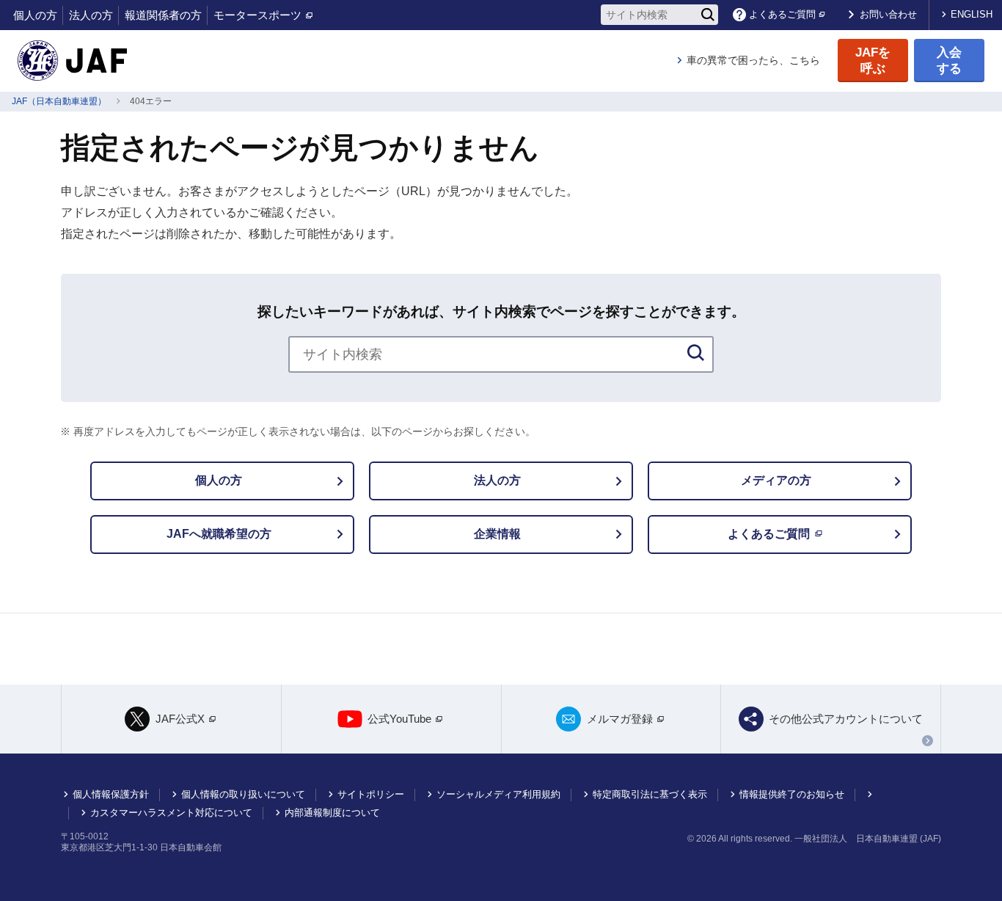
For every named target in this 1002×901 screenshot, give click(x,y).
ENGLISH (971, 14)
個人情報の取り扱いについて (243, 794)
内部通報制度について (332, 812)
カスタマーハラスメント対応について (171, 812)
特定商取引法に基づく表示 (650, 794)
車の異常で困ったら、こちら (753, 60)
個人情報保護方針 (111, 794)
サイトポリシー (370, 794)
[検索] (708, 14)
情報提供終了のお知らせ (791, 794)
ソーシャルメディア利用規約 (498, 794)
